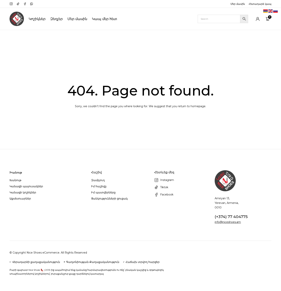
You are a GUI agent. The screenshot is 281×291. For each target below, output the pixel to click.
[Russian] (275, 11)
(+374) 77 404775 (231, 216)
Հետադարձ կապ (260, 3)
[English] (270, 11)
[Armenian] (265, 11)
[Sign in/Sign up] (258, 19)
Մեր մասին (238, 3)
